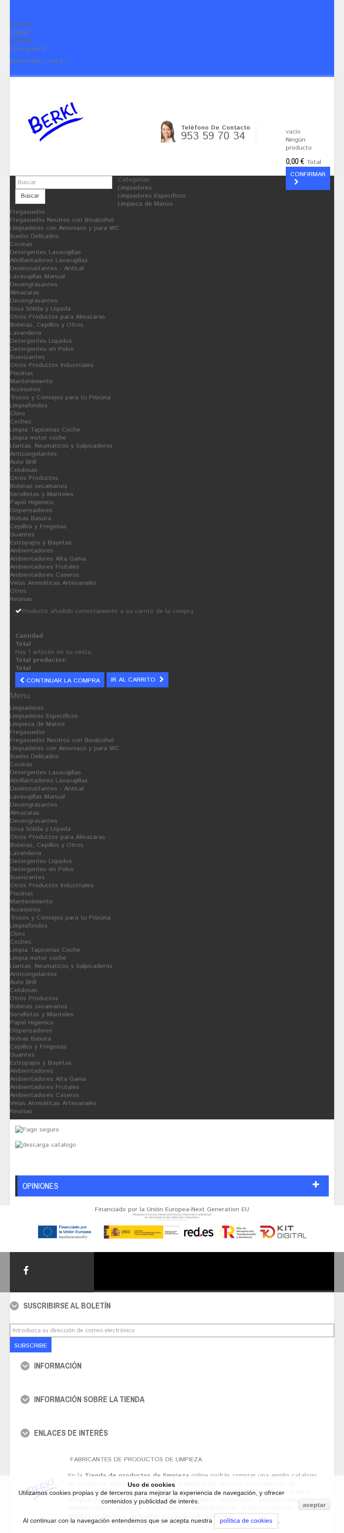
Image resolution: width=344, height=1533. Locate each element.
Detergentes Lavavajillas (45, 252)
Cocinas (21, 244)
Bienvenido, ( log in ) (39, 60)
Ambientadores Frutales (44, 566)
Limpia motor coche (38, 437)
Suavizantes (27, 357)
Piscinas (21, 373)
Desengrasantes (33, 284)
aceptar (314, 1504)
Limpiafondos (28, 405)
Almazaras (24, 292)
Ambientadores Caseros (44, 574)
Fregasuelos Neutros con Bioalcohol (62, 220)
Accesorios (25, 389)
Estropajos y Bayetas (41, 542)
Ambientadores (31, 550)
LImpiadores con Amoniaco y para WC (65, 228)
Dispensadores (31, 510)
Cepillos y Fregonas (38, 526)
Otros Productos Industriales (52, 365)
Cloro (17, 413)
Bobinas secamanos (38, 486)
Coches (20, 421)
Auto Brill (23, 462)
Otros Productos (34, 478)
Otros (18, 591)
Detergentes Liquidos (41, 341)
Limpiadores (135, 187)
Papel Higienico (32, 502)
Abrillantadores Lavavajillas (49, 260)
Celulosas (24, 470)
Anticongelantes (33, 453)
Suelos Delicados (34, 236)
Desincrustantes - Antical (47, 268)
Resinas (21, 599)
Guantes (22, 534)
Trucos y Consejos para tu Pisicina (60, 397)
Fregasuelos (27, 211)
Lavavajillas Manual (37, 276)
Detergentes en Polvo (42, 349)
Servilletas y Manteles (41, 494)
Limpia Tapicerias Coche (45, 429)
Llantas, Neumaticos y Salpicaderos (61, 445)
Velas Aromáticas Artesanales (53, 583)
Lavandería (25, 332)
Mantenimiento (31, 381)
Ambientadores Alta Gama (48, 558)
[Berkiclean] (74, 122)
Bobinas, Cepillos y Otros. (47, 324)
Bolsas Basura (30, 518)
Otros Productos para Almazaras (57, 316)
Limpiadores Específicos (152, 195)
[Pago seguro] (37, 1129)
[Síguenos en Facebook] (26, 1270)
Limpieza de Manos (145, 203)
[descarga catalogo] (45, 1144)
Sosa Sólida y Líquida (40, 308)
